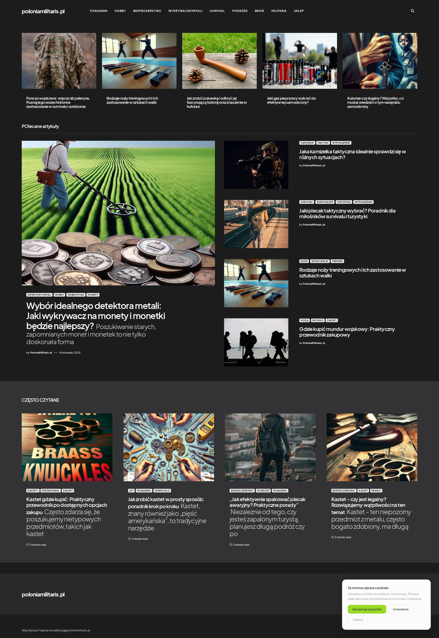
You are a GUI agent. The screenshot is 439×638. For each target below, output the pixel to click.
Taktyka (323, 142)
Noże (304, 261)
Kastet (363, 490)
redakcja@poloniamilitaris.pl (71, 630)
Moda (304, 320)
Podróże (263, 490)
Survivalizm (325, 202)
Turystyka (344, 202)
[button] (412, 11)
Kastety (33, 490)
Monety (93, 294)
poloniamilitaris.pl (43, 11)
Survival (307, 202)
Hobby (59, 294)
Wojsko (317, 320)
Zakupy (332, 320)
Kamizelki (307, 142)
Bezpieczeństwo (242, 490)
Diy (131, 490)
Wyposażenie (341, 142)
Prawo (376, 490)
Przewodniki (50, 490)
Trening (337, 261)
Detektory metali (39, 294)
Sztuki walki (319, 261)
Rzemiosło (162, 490)
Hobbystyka (76, 294)
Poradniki (144, 490)
